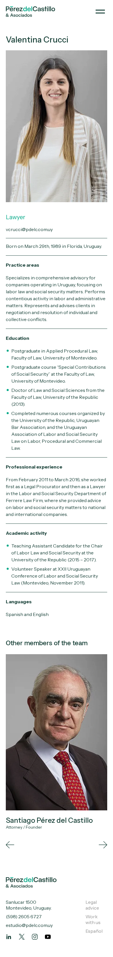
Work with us (93, 919)
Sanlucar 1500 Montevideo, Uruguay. (29, 905)
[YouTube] (48, 937)
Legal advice (92, 905)
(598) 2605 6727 (24, 916)
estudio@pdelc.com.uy (29, 925)
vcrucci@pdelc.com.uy (29, 229)
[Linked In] (9, 937)
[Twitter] (22, 937)
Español (94, 931)
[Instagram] (35, 937)
